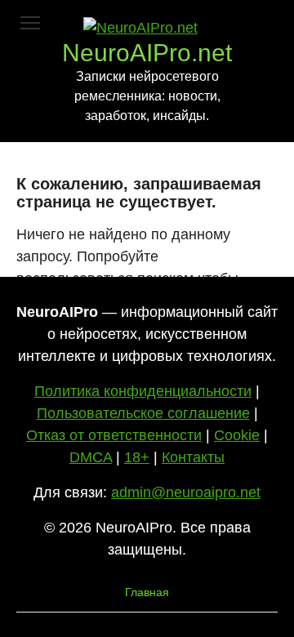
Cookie (237, 435)
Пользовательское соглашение (143, 413)
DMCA (90, 457)
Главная (147, 592)
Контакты (193, 457)
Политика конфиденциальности (143, 391)
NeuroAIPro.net (147, 52)
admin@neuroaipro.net (186, 492)
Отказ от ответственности (114, 435)
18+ (136, 457)
